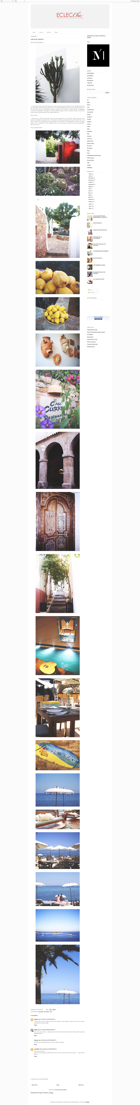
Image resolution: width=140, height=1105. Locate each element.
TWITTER (89, 83)
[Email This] (49, 1009)
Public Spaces (90, 158)
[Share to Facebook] (53, 1009)
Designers (89, 116)
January (90, 201)
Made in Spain (90, 143)
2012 (90, 204)
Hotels (88, 126)
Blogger (87, 1102)
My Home (89, 145)
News (88, 150)
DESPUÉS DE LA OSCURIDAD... (97, 237)
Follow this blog (98, 318)
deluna (36, 1029)
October (90, 182)
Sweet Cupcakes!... (91, 341)
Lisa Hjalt (36, 1049)
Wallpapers (89, 167)
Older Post (80, 1085)
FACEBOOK (90, 80)
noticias (49, 32)
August (90, 186)
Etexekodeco (90, 337)
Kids (88, 133)
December (91, 178)
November (91, 180)
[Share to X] (52, 1009)
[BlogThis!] (51, 1009)
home (34, 32)
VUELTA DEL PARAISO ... (38, 39)
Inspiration (40, 1011)
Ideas (88, 129)
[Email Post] (47, 1009)
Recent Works (90, 160)
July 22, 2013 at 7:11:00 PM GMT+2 (46, 1019)
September (91, 184)
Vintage (89, 165)
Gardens (89, 121)
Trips (51, 1011)
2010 (90, 208)
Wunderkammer (91, 346)
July (89, 188)
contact (41, 32)
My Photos (46, 1011)
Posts (90, 289)
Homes (89, 124)
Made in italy (90, 141)
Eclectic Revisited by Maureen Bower (96, 332)
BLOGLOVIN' (90, 85)
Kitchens (89, 136)
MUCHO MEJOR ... (98, 258)
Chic (88, 107)
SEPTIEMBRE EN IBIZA (99, 265)
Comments (92, 292)
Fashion (89, 119)
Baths (88, 102)
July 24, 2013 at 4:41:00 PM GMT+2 (48, 1049)
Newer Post (34, 1085)
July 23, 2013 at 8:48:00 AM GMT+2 (46, 1029)
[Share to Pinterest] (55, 1009)
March (90, 197)
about (56, 32)
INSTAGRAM (90, 73)
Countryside (90, 112)
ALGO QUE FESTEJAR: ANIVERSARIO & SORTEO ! (100, 216)
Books (88, 104)
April (89, 195)
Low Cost (89, 138)
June (89, 190)
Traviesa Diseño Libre (92, 344)
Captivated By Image (92, 329)
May (89, 193)
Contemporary (90, 109)
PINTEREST (90, 75)
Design (88, 114)
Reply (35, 1025)
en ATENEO (90, 334)
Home (57, 1085)
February (90, 199)
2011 (90, 206)
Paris (88, 153)
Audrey (36, 1019)
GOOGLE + (90, 78)
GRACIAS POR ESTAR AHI (100, 230)
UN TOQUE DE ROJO (98, 279)
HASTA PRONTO (97, 223)
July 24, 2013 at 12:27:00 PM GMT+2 (47, 1040)
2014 (90, 174)
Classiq (36, 1040)
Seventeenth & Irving (92, 339)
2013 (90, 176)
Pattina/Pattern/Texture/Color (94, 155)
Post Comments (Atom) (61, 1089)
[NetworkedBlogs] (98, 317)
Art (88, 100)
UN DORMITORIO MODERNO (100, 251)
